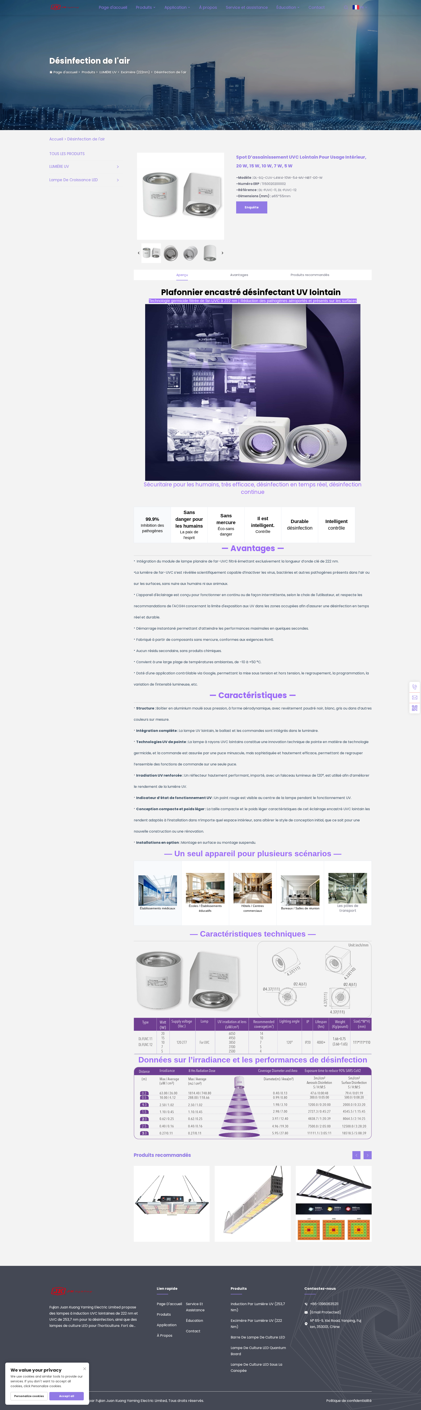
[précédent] (139, 253)
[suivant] (222, 253)
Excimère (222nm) (135, 72)
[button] (356, 1155)
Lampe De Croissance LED (73, 180)
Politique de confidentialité (349, 1400)
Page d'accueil (113, 7)
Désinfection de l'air (170, 72)
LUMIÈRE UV (108, 72)
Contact (317, 7)
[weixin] (414, 708)
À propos (208, 7)
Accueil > (57, 139)
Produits (144, 7)
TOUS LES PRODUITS (67, 153)
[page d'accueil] (64, 7)
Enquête (252, 207)
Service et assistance (247, 7)
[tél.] (414, 687)
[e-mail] (414, 697)
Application (175, 7)
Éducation (286, 7)
